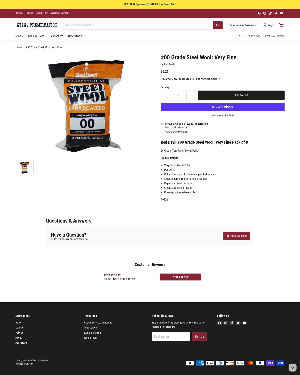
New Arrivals (75, 36)
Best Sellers (56, 36)
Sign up (199, 336)
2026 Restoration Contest (56, 13)
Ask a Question (238, 235)
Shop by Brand (36, 36)
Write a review (181, 277)
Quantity (165, 87)
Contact (18, 13)
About (39, 13)
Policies (29, 13)
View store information (176, 132)
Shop (18, 36)
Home (18, 47)
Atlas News (253, 36)
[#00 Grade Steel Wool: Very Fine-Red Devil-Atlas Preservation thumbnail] (24, 168)
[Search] (218, 25)
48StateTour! (90, 337)
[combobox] (138, 25)
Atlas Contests (91, 327)
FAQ (240, 36)
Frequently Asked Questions (98, 322)
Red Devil (169, 64)
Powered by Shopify (24, 364)
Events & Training (275, 36)
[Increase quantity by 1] (191, 95)
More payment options (222, 115)
